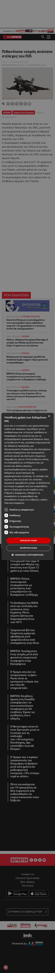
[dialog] (27, 486)
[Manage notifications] (5, 967)
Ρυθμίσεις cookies (38, 499)
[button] (27, 554)
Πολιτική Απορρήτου (14, 503)
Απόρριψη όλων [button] (28, 548)
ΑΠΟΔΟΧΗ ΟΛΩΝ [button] (28, 540)
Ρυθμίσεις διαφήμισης (15, 493)
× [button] (49, 416)
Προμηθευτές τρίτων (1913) (17, 459)
